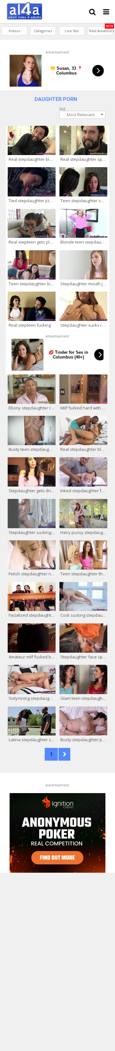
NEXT (64, 754)
